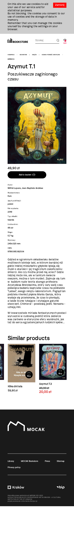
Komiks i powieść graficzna (51, 55)
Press (47, 461)
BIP (61, 487)
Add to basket (25, 174)
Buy (28, 376)
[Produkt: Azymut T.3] (52, 369)
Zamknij (60, 5)
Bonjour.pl (33, 501)
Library (11, 461)
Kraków (16, 487)
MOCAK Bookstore (29, 461)
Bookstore (23, 55)
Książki (34, 55)
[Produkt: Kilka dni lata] (21, 368)
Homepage (11, 55)
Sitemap (61, 461)
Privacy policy (14, 467)
